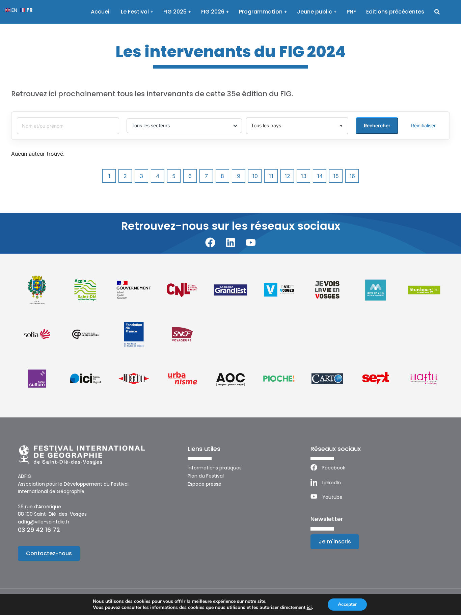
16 (352, 176)
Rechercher (377, 125)
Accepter (347, 604)
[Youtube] (251, 242)
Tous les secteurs (151, 125)
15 (336, 176)
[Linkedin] (230, 242)
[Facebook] (210, 242)
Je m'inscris (335, 541)
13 (303, 176)
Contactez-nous (49, 553)
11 (271, 176)
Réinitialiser (423, 125)
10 (255, 176)
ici (309, 608)
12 (287, 176)
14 (320, 176)
